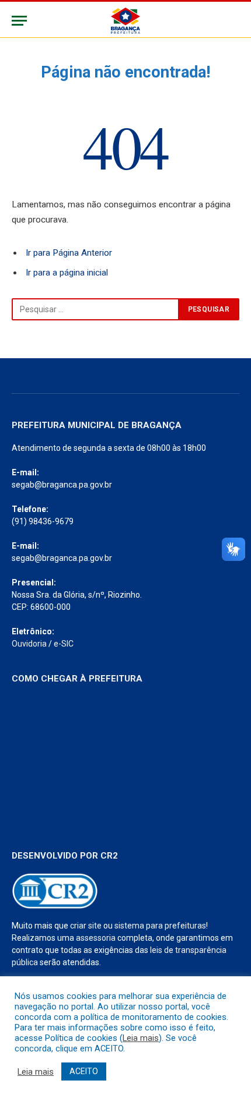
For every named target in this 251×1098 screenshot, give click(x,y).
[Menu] (19, 21)
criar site (86, 925)
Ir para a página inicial (67, 272)
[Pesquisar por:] (95, 309)
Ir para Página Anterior (69, 253)
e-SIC (64, 643)
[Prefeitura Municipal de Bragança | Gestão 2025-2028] (125, 21)
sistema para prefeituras (160, 925)
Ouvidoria (29, 643)
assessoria (96, 937)
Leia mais (141, 1038)
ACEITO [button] (83, 1071)
